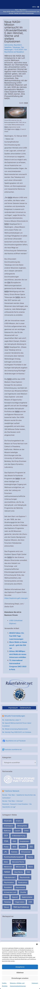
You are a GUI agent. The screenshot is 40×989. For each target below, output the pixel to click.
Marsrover (8, 867)
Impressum (35, 983)
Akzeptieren (20, 967)
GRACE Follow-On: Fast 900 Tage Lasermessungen (16, 636)
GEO (14, 847)
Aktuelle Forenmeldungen (14, 716)
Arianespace (8, 826)
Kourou (30, 857)
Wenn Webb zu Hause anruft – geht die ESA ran (18, 645)
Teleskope (16, 47)
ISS (31, 846)
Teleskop (7, 902)
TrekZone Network (11, 791)
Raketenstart (10, 877)
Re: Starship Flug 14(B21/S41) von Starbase (16, 732)
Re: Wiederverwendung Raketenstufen (15, 729)
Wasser (6, 907)
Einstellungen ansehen (20, 978)
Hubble (23, 847)
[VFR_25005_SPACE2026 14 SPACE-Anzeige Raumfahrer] (19, 927)
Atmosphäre (22, 826)
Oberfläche (18, 872)
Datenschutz (25, 708)
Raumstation (9, 882)
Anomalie (8, 821)
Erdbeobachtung (18, 836)
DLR (6, 835)
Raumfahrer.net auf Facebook (16, 741)
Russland (8, 887)
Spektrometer (27, 897)
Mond (30, 867)
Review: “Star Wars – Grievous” (12, 801)
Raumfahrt (18, 45)
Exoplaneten (24, 841)
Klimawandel (26, 852)
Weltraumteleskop (21, 907)
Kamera (14, 852)
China (26, 831)
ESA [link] (9, 129)
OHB (28, 872)
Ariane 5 (19, 821)
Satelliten (8, 47)
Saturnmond (20, 887)
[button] (37, 944)
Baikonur (7, 831)
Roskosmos (22, 882)
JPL (5, 852)
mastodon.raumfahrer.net (13, 749)
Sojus (6, 897)
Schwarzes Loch (10, 892)
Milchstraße (20, 867)
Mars (6, 862)
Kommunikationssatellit (13, 857)
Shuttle (23, 892)
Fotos (6, 847)
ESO (14, 841)
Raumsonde (25, 877)
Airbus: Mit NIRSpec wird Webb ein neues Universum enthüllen (17, 654)
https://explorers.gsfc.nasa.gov (16, 598)
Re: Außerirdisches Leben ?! (11, 720)
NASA (7, 872)
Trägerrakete (19, 902)
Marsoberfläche (18, 862)
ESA (6, 841)
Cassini (17, 831)
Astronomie (8, 45)
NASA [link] (26, 103)
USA (30, 902)
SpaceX (15, 897)
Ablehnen (20, 973)
